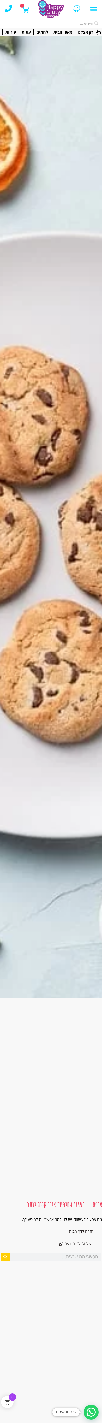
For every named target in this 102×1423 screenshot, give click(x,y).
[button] (93, 9)
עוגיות (10, 32)
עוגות (26, 32)
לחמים (42, 32)
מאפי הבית (62, 32)
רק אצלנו (85, 32)
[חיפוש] (5, 1257)
